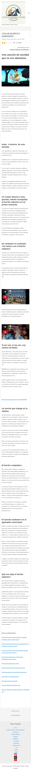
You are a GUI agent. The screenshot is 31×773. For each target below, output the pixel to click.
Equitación (16, 743)
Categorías (15, 738)
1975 (10, 261)
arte (16, 747)
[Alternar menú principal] (28, 13)
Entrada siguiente (15, 715)
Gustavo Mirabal (15, 734)
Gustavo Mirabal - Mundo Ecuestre (10, 24)
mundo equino (16, 745)
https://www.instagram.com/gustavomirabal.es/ (13, 667)
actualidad (16, 741)
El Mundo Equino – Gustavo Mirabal (15, 730)
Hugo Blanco (24, 153)
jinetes (16, 749)
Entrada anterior (15, 711)
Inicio (15, 727)
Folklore (4, 39)
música (8, 39)
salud (16, 752)
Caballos (15, 736)
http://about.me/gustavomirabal (9, 681)
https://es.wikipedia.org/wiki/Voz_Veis (11, 685)
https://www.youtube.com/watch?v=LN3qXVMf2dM (14, 399)
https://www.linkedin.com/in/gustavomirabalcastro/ (14, 672)
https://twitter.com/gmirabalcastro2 (10, 676)
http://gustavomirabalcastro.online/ (10, 663)
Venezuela (13, 39)
